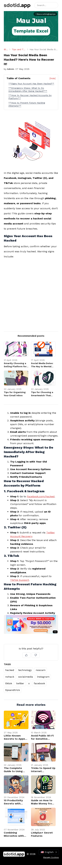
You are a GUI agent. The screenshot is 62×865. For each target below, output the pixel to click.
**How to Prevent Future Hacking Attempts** (26, 104)
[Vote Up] (26, 655)
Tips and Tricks (19, 49)
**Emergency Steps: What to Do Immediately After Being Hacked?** (27, 89)
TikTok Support (19, 580)
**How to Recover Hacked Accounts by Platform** (30, 97)
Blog (6, 49)
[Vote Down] (36, 655)
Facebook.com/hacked (41, 496)
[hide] (52, 78)
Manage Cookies (51, 857)
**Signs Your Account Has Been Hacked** (31, 83)
